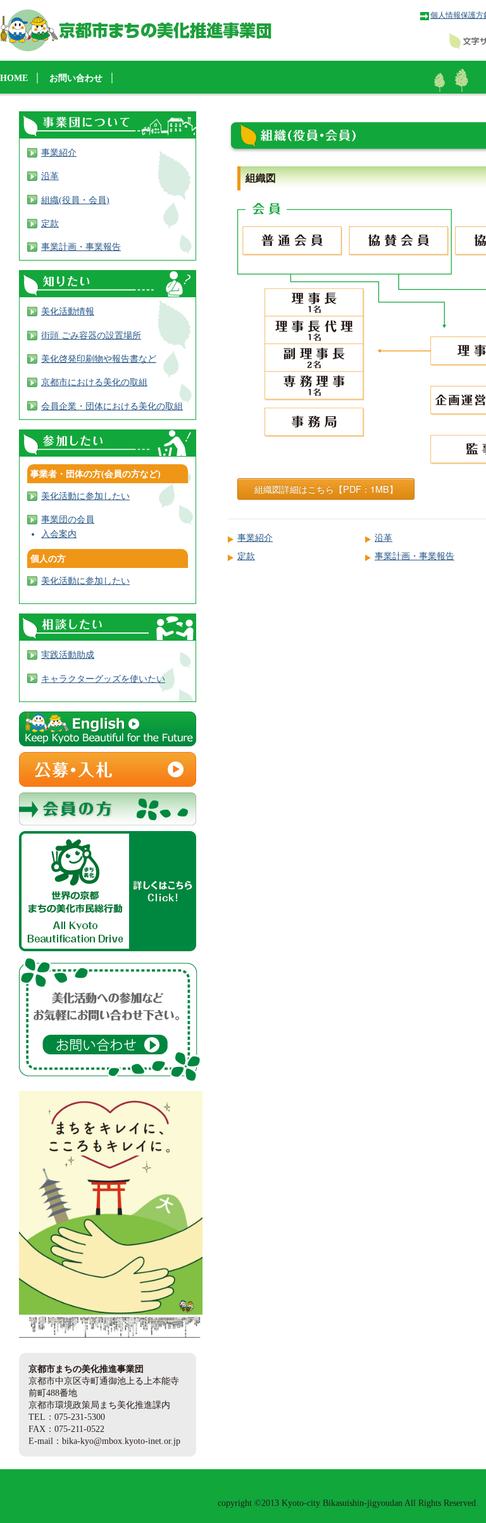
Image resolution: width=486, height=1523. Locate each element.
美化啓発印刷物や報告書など (98, 359)
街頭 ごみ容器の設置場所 (91, 335)
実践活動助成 (67, 655)
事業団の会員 (67, 519)
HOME (14, 78)
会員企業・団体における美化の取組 (112, 406)
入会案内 (59, 534)
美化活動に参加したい (85, 496)
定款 (246, 556)
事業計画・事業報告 (414, 556)
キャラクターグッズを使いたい (103, 679)
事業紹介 (255, 538)
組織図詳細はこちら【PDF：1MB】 (326, 488)
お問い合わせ (76, 78)
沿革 (383, 538)
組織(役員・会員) (75, 200)
